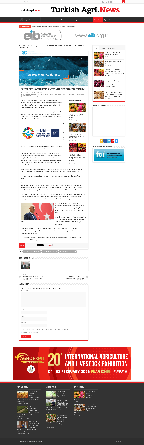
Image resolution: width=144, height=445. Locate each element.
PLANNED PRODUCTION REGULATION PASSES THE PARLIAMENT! (75, 277)
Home (21, 19)
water (37, 100)
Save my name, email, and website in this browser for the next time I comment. (46, 329)
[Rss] (103, 2)
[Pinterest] (109, 2)
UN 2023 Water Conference (68, 251)
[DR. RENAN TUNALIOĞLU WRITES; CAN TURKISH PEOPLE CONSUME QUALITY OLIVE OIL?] (22, 424)
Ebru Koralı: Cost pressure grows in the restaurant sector (76, 135)
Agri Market (107, 20)
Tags (118, 48)
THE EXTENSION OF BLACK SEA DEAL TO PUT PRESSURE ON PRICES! (33, 277)
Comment (24, 291)
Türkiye (23, 100)
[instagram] (111, 2)
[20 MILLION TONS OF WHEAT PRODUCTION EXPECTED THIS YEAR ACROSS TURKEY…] (22, 394)
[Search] (123, 1)
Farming (44, 20)
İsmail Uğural (26, 93)
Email (23, 316)
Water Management (26, 95)
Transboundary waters (50, 251)
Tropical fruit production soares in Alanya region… (77, 115)
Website (23, 323)
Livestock (52, 20)
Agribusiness (42, 46)
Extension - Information (69, 94)
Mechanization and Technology (68, 20)
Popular (103, 48)
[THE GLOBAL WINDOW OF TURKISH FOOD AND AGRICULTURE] (30, 10)
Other (89, 20)
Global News (98, 20)
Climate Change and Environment (40, 94)
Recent (96, 48)
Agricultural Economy (32, 20)
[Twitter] (107, 2)
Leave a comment (27, 97)
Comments (111, 48)
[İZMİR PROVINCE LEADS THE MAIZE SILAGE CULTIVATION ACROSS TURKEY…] (22, 409)
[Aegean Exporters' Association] (72, 35)
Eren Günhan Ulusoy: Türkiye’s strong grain (44, 26)
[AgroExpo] (72, 363)
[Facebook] (104, 2)
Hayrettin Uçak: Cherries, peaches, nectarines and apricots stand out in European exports (77, 157)
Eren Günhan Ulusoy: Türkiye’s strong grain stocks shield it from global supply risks (114, 94)
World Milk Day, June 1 (61, 392)
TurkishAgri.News (25, 2)
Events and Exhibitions (56, 94)
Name (23, 309)
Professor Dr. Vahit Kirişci (32, 251)
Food (82, 20)
